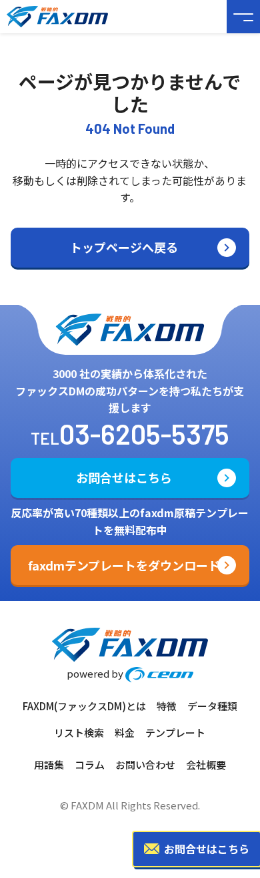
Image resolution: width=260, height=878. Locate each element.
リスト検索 (79, 733)
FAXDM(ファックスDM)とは (84, 706)
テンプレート (175, 733)
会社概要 (206, 764)
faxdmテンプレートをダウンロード (124, 565)
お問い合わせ (145, 764)
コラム (90, 764)
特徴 (167, 706)
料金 (125, 733)
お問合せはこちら (124, 477)
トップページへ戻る (124, 247)
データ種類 (212, 706)
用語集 (49, 764)
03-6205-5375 (144, 433)
